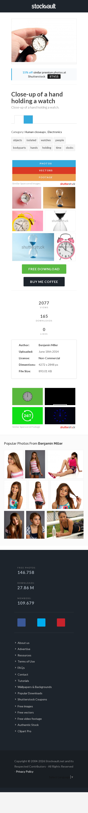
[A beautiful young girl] (14, 525)
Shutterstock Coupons (32, 699)
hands (34, 147)
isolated (31, 140)
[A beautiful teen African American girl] (65, 525)
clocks (69, 147)
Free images (25, 706)
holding (46, 147)
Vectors (45, 170)
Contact (23, 674)
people (59, 140)
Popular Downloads (30, 693)
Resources (24, 655)
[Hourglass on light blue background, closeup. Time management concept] (33, 248)
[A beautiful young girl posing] (39, 494)
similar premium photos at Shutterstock (44, 74)
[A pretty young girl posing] (15, 494)
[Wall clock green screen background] (27, 397)
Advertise (24, 649)
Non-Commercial (49, 358)
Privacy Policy (24, 771)
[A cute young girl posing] (65, 464)
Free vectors (26, 712)
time (58, 147)
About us (23, 643)
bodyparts (19, 147)
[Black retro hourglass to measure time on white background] (60, 221)
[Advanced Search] (75, 5)
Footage (45, 177)
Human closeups (35, 132)
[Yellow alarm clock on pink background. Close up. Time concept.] (27, 222)
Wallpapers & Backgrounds (35, 687)
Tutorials (23, 680)
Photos (45, 163)
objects (17, 140)
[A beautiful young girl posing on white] (13, 464)
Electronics (55, 132)
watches (46, 140)
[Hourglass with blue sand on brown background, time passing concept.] (59, 198)
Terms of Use (26, 661)
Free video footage (30, 718)
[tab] (19, 119)
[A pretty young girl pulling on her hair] (67, 494)
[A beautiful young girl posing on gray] (35, 464)
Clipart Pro (24, 731)
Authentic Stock (28, 725)
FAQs (21, 667)
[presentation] (19, 120)
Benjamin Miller (48, 345)
